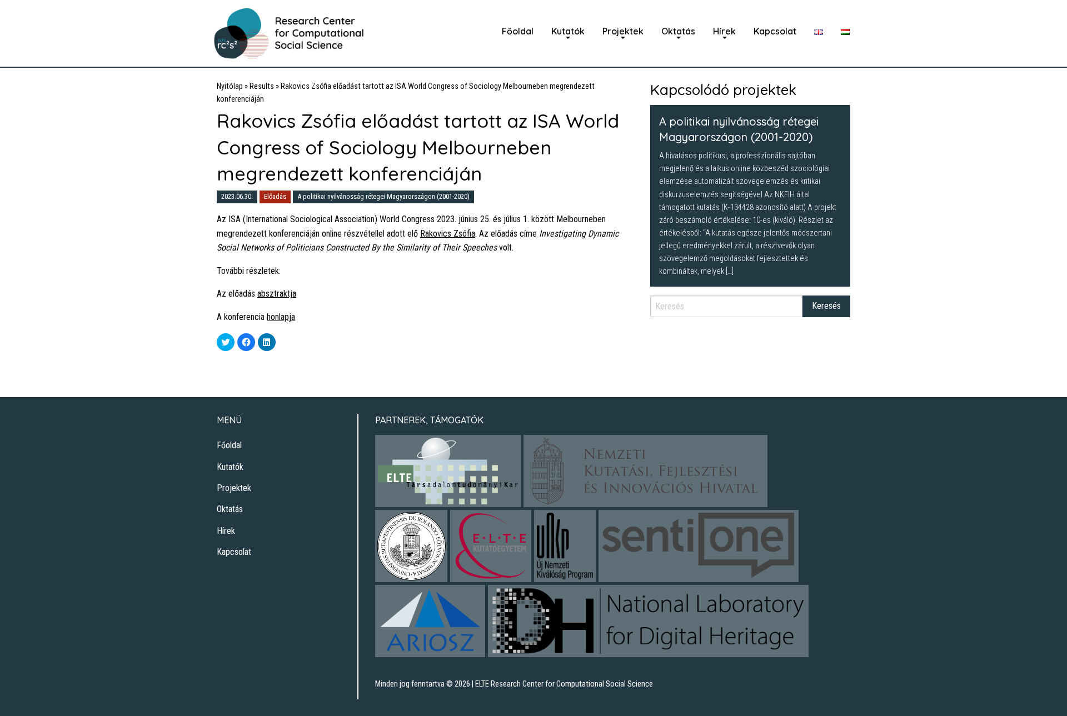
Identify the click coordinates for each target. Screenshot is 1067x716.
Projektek (623, 31)
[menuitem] (517, 31)
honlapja (281, 317)
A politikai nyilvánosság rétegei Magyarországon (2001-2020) (383, 196)
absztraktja (276, 293)
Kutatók (568, 31)
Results (262, 86)
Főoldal (518, 31)
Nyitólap (230, 86)
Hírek (724, 31)
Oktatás (678, 31)
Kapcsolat (775, 31)
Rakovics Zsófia (447, 233)
